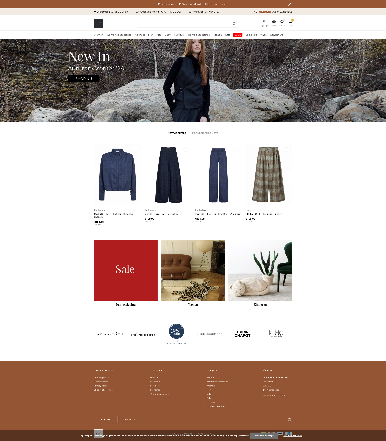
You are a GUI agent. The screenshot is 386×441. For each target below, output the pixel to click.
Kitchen (217, 34)
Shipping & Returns (103, 390)
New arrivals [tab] (177, 133)
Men (150, 34)
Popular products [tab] (205, 133)
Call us (105, 419)
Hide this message (264, 436)
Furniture (179, 34)
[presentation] (96, 177)
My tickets (155, 386)
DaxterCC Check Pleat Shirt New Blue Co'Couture (113, 215)
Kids (159, 34)
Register (154, 377)
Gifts (227, 34)
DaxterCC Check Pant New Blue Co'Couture (217, 213)
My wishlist (155, 390)
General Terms (101, 381)
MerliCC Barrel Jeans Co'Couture (162, 213)
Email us (130, 419)
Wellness (139, 34)
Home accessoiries (199, 34)
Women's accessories (119, 34)
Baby (168, 34)
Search (234, 23)
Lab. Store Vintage (256, 34)
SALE (238, 34)
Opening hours (101, 377)
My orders (155, 381)
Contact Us (276, 34)
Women (98, 34)
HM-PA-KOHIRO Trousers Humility (263, 213)
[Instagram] (289, 419)
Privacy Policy (100, 386)
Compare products (159, 394)
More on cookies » (292, 436)
